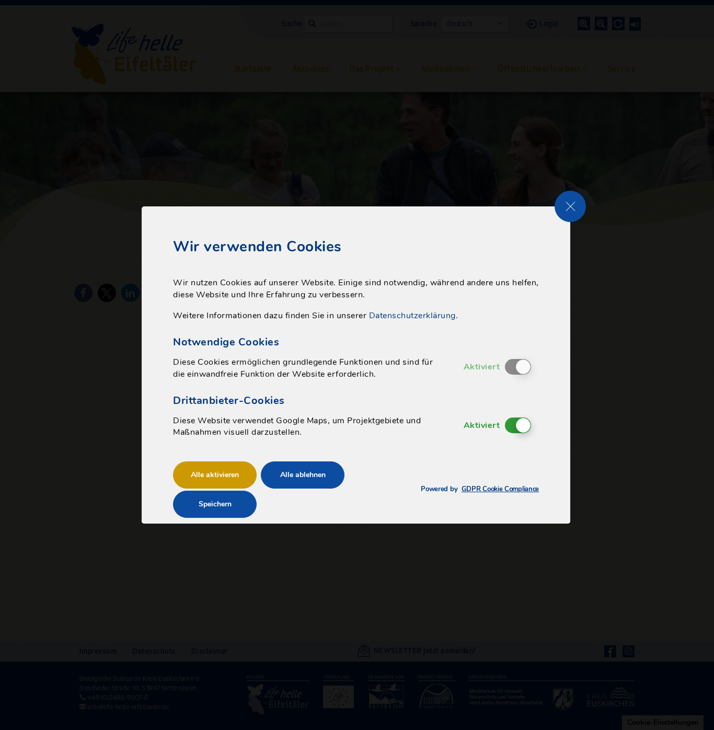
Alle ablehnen (303, 475)
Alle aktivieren (215, 475)
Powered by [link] (480, 489)
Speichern (215, 504)
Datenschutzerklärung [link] (412, 315)
